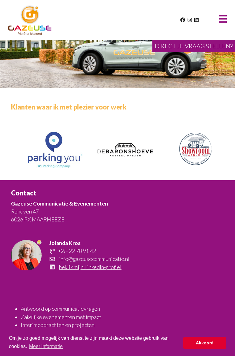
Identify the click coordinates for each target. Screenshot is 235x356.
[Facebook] (183, 20)
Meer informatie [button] (46, 346)
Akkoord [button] (205, 342)
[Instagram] (190, 20)
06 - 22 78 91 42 (77, 251)
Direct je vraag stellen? (194, 46)
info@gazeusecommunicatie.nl (93, 259)
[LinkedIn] (196, 20)
